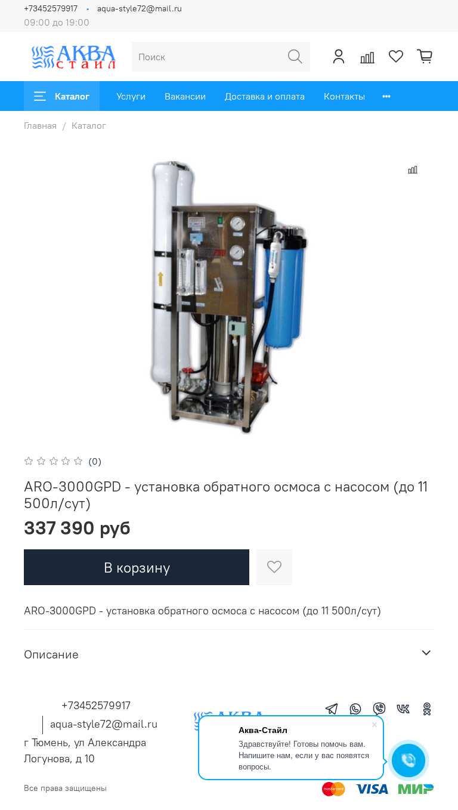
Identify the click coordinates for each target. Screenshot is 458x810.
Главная (40, 125)
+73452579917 (51, 8)
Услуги (131, 96)
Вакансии (185, 96)
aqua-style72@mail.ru (139, 8)
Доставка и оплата (265, 96)
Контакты (344, 96)
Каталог (72, 96)
